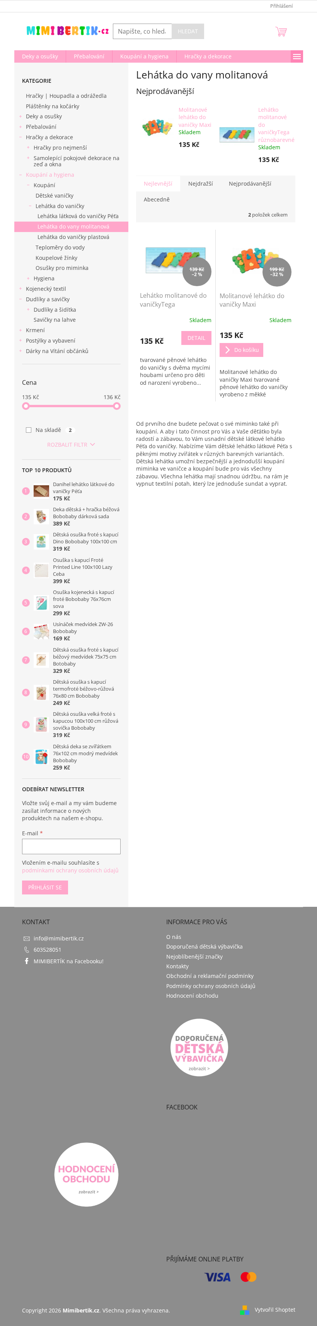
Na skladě (54, 429)
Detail (196, 337)
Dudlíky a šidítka (55, 309)
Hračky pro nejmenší (60, 147)
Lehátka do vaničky (60, 206)
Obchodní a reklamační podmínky (210, 976)
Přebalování (41, 126)
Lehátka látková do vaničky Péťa (78, 216)
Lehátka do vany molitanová (73, 226)
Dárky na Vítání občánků (57, 351)
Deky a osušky (44, 116)
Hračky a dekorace (49, 137)
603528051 (47, 949)
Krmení (35, 330)
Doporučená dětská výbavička (204, 946)
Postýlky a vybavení (50, 340)
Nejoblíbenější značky (194, 956)
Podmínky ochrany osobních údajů (211, 986)
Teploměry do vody (60, 247)
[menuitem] (40, 56)
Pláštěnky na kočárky (52, 106)
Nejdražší (200, 183)
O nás (173, 936)
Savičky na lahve (55, 319)
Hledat (188, 31)
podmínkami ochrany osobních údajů (70, 870)
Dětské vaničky (54, 195)
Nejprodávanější (250, 183)
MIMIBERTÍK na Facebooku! (69, 961)
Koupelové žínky (56, 257)
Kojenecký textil (46, 288)
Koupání (44, 185)
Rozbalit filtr (67, 444)
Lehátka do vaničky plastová (73, 237)
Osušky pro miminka (62, 267)
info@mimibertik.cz (59, 938)
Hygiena (44, 278)
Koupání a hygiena (50, 174)
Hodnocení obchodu (192, 995)
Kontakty (177, 966)
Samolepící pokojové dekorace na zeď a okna (76, 161)
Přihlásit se (45, 887)
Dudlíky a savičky (48, 299)
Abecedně (157, 199)
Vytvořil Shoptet (275, 1309)
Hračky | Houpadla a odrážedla (66, 95)
